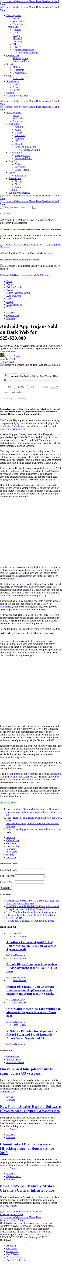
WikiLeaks (18, 21)
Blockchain (18, 78)
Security (10, 64)
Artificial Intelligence (23, 49)
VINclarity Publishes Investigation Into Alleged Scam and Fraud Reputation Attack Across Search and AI (31, 1034)
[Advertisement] (31, 532)
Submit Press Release (17, 95)
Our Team (11, 1248)
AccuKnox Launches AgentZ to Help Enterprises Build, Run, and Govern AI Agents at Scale (32, 946)
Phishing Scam (20, 58)
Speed (45, 387)
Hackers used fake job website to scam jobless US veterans (26, 1071)
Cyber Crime (12, 55)
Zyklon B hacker (14, 287)
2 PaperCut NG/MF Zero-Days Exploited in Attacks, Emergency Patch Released (30, 229)
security (10, 854)
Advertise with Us (15, 1260)
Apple (16, 32)
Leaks (16, 18)
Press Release (19, 936)
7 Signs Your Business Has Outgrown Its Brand (30, 920)
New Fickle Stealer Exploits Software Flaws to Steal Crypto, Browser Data (30, 1108)
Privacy (16, 90)
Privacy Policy (13, 1257)
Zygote (10, 290)
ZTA (8, 307)
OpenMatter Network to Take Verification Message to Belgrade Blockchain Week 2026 (33, 1012)
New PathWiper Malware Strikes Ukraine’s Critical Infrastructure (27, 1188)
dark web (11, 843)
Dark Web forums (42, 440)
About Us (11, 1245)
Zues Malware (13, 295)
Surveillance (12, 81)
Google (16, 35)
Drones (16, 84)
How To (17, 47)
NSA (15, 87)
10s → (33, 387)
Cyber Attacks (20, 72)
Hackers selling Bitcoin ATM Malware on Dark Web (32, 809)
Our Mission (12, 1254)
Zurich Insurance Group (18, 292)
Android (17, 29)
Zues (8, 298)
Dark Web (50, 471)
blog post (9, 641)
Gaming (10, 92)
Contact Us (12, 1251)
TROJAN (11, 857)
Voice (6, 392)
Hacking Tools (13, 846)
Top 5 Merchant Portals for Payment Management (19, 259)
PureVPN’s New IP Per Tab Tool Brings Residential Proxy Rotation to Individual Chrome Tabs (32, 908)
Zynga (9, 284)
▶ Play (21, 387)
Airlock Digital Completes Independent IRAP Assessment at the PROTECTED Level (31, 968)
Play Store (11, 851)
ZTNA (9, 301)
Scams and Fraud (21, 61)
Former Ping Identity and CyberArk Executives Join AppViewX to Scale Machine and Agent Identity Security (30, 990)
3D (14, 44)
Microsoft (17, 38)
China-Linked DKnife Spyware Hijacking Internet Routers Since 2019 (27, 1148)
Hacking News (13, 15)
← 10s (8, 387)
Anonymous (19, 24)
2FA (17, 575)
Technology (12, 26)
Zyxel (9, 281)
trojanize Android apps (14, 426)
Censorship (18, 69)
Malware (17, 67)
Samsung (17, 41)
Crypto (9, 75)
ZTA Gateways (14, 304)
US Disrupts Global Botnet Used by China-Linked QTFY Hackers (25, 275)
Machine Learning (28, 52)
